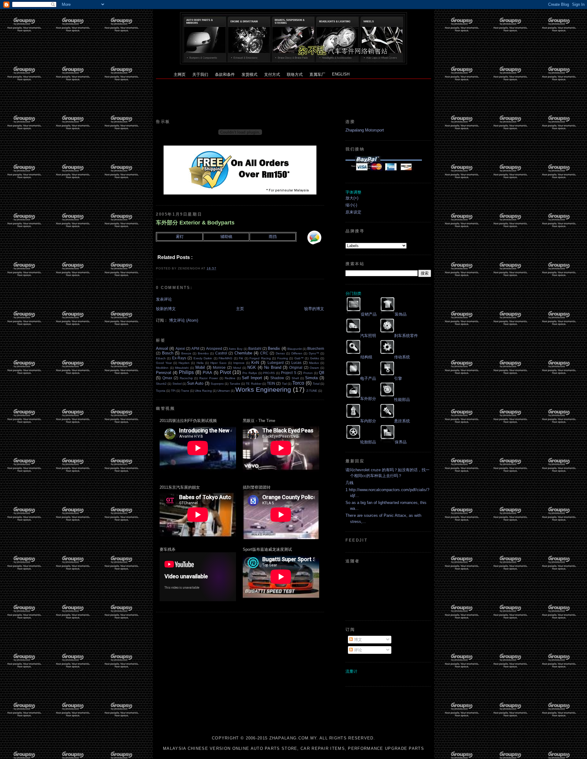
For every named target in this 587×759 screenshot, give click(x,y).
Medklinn (162, 367)
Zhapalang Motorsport (364, 130)
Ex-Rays (179, 358)
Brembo (203, 353)
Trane (185, 390)
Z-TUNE (311, 390)
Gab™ (299, 358)
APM (195, 348)
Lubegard (276, 363)
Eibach (161, 358)
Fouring (282, 358)
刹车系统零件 (406, 335)
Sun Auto (195, 383)
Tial (284, 383)
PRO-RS (269, 373)
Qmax (167, 378)
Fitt (241, 358)
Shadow (277, 378)
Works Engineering (263, 389)
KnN (255, 362)
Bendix (274, 348)
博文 (357, 639)
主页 (240, 308)
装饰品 (401, 314)
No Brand (272, 367)
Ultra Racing (203, 390)
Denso (280, 353)
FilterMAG (225, 358)
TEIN (271, 383)
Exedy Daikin (203, 358)
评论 (357, 650)
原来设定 (353, 212)
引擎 (398, 378)
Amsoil (162, 348)
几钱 (349, 482)
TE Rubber (253, 383)
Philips (186, 372)
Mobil (200, 367)
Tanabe (235, 383)
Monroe (219, 367)
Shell (295, 378)
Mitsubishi (182, 367)
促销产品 (369, 314)
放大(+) (351, 198)
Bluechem (315, 348)
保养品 (401, 442)
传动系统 (402, 357)
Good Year (164, 363)
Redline (230, 378)
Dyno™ (314, 353)
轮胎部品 (368, 442)
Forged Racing (260, 358)
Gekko (314, 358)
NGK (251, 367)
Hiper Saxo (218, 363)
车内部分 (368, 421)
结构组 (366, 357)
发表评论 (164, 299)
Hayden (184, 363)
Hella (200, 363)
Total (316, 383)
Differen (296, 353)
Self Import (252, 378)
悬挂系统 (402, 421)
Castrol (221, 353)
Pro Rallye (249, 373)
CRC (264, 353)
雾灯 (180, 236)
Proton (308, 373)
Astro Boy (235, 348)
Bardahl (254, 348)
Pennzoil (163, 372)
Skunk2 (161, 383)
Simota (311, 378)
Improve (239, 363)
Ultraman (223, 390)
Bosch (167, 353)
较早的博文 (314, 308)
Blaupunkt (294, 348)
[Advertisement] (293, 92)
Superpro (217, 383)
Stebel (177, 383)
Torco (298, 383)
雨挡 (273, 236)
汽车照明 (368, 335)
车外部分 (368, 398)
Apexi (180, 348)
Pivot (225, 372)
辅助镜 (226, 236)
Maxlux (314, 363)
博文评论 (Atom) (183, 320)
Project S (288, 373)
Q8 (321, 372)
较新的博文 (166, 308)
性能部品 (402, 399)
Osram (314, 367)
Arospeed (214, 348)
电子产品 (368, 378)
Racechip (186, 378)
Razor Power (208, 378)
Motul (237, 367)
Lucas (296, 363)
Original (295, 367)
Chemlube (243, 353)
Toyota (160, 390)
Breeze (186, 353)
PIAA (207, 372)
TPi (173, 390)
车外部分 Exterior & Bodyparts (195, 223)
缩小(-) (351, 205)
